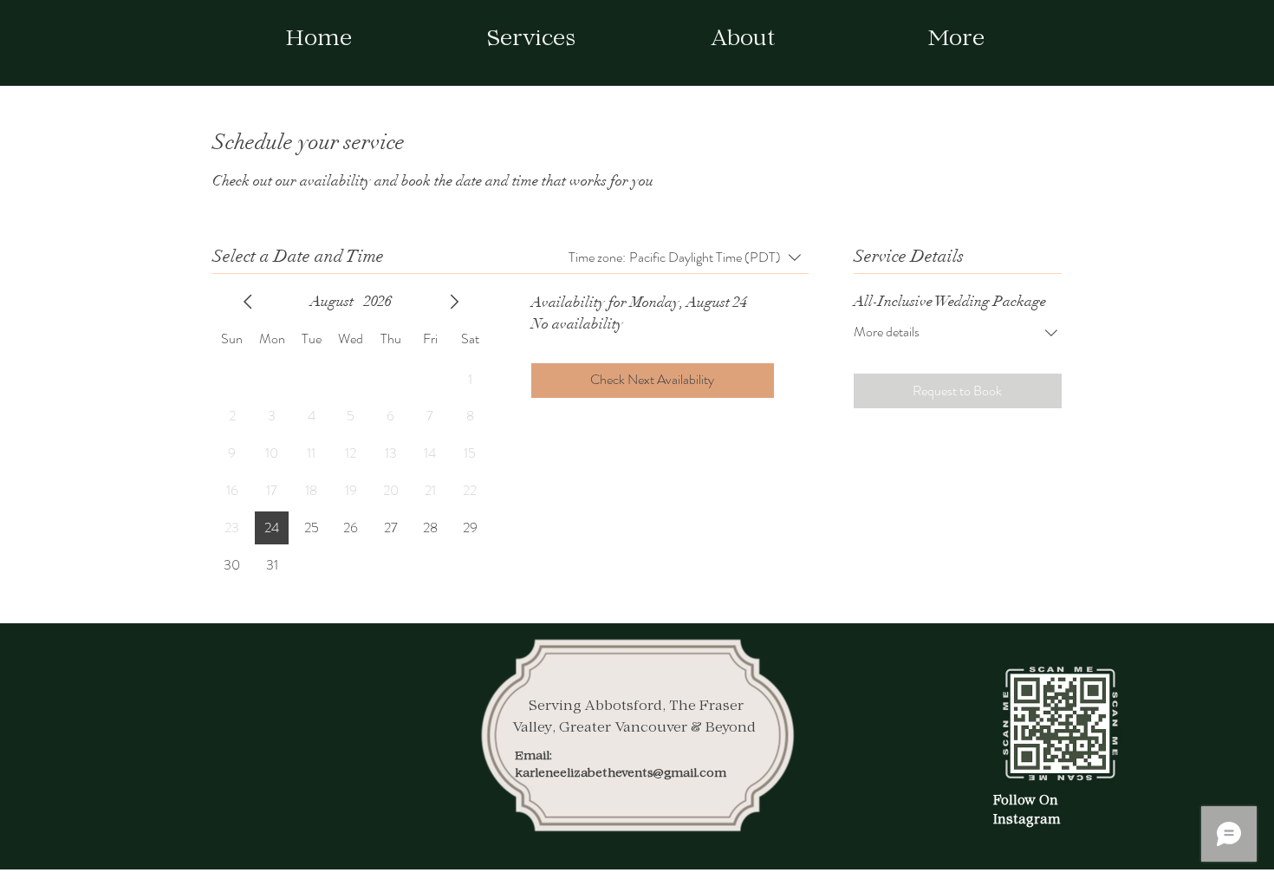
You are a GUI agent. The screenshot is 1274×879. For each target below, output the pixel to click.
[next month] (454, 301)
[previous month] (247, 301)
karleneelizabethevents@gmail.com (620, 773)
